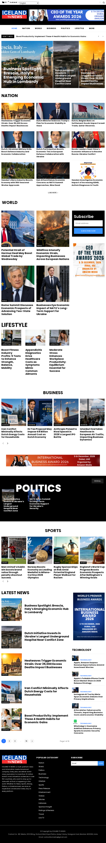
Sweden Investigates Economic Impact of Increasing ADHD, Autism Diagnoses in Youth (87, 182)
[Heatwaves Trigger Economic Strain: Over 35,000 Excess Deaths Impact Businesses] (92, 64)
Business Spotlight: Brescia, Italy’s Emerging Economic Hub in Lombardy (50, 36)
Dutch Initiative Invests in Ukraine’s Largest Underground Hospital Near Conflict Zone (14, 505)
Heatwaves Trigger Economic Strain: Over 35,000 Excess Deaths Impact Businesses (16, 123)
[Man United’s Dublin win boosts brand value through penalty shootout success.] (13, 550)
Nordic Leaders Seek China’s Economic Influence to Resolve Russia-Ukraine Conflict (87, 151)
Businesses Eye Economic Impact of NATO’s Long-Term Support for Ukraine (52, 309)
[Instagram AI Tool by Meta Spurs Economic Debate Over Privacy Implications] (75, 690)
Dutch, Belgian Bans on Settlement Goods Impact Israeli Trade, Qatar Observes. (88, 123)
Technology (86, 660)
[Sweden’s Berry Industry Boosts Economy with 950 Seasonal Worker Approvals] (17, 170)
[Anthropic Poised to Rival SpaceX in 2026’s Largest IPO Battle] (66, 412)
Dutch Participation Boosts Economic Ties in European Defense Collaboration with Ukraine (50, 153)
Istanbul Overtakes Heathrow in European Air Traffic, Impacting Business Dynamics (92, 434)
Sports (4, 563)
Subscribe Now (88, 231)
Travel (6, 64)
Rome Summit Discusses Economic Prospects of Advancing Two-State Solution (17, 309)
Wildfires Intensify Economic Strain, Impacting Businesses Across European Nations (52, 254)
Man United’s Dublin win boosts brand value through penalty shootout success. (13, 572)
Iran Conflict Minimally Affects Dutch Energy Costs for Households (12, 433)
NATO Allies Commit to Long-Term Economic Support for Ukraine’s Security (40, 504)
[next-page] (7, 443)
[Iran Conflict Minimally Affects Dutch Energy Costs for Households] (13, 412)
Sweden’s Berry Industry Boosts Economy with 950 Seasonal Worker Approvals (17, 182)
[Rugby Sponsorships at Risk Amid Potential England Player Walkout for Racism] (66, 550)
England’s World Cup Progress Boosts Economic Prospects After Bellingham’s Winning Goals (92, 572)
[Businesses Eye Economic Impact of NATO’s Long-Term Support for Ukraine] (52, 284)
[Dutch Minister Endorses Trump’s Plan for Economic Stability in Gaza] (52, 111)
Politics (58, 67)
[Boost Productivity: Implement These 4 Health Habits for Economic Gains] (11, 719)
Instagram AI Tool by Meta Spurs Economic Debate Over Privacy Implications (88, 696)
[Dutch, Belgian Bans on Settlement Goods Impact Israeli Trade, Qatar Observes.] (88, 111)
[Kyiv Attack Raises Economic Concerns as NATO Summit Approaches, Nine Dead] (52, 170)
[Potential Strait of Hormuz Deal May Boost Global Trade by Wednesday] (17, 229)
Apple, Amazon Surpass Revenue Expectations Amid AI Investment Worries (89, 665)
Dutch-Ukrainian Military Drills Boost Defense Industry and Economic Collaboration (16, 151)
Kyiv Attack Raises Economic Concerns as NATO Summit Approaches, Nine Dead (50, 182)
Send (101, 763)
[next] (103, 36)
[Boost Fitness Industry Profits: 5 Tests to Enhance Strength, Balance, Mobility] (11, 338)
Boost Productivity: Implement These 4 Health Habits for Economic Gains (46, 719)
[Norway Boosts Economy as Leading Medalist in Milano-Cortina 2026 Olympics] (40, 550)
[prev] (98, 36)
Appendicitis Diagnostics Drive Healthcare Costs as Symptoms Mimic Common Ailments (33, 362)
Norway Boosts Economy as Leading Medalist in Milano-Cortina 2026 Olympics (40, 572)
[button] (103, 2)
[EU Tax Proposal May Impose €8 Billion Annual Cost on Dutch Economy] (40, 412)
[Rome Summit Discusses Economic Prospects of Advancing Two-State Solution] (17, 284)
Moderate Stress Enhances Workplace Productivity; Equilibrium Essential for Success (57, 360)
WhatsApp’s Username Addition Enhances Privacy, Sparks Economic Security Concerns (87, 729)
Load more (52, 193)
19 (26, 741)
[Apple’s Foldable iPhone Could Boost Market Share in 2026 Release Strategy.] (75, 674)
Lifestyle (6, 344)
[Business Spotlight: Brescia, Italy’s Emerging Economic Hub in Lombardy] (27, 64)
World (4, 246)
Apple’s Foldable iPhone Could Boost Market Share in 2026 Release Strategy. (89, 680)
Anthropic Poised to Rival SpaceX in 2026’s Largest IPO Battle (65, 433)
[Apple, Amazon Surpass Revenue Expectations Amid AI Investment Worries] (75, 658)
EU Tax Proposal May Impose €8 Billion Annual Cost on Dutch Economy (40, 433)
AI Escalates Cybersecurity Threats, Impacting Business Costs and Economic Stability (88, 712)
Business (5, 425)
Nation (84, 70)
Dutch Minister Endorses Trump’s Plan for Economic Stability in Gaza (52, 123)
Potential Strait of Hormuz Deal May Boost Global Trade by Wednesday (16, 254)
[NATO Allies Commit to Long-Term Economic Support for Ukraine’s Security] (34, 495)
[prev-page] (3, 443)
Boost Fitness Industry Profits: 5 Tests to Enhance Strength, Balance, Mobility (11, 359)
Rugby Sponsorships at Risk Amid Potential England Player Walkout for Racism (66, 572)
